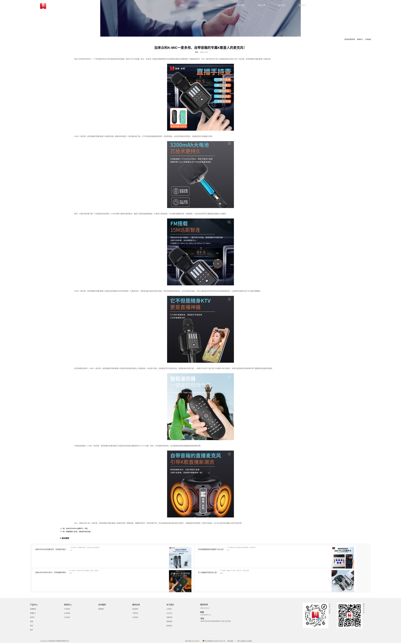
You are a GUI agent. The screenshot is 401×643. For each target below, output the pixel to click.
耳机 (31, 625)
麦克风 (32, 617)
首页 (182, 5)
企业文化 (169, 613)
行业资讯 (67, 617)
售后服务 (135, 609)
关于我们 (282, 5)
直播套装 (33, 609)
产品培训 (135, 617)
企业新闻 (67, 613)
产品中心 (200, 5)
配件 (31, 630)
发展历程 (169, 617)
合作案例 (241, 5)
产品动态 (368, 39)
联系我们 (302, 5)
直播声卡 (33, 613)
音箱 (31, 621)
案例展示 (101, 609)
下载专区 (135, 613)
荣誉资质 (169, 621)
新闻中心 (221, 5)
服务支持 (261, 5)
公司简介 (169, 609)
